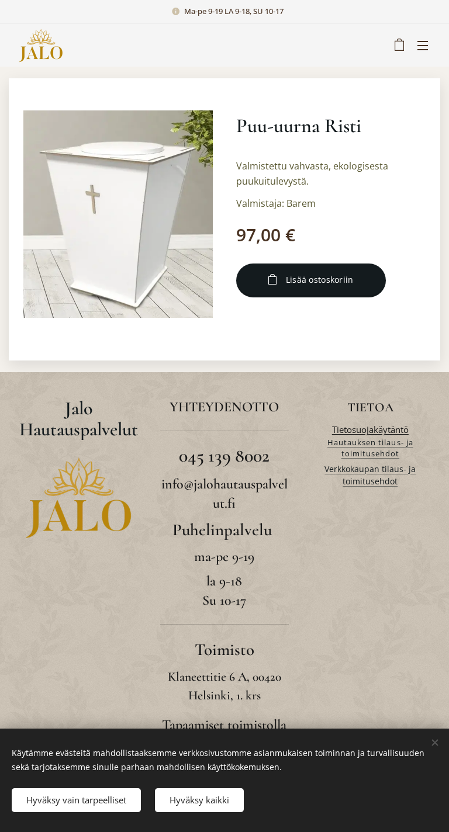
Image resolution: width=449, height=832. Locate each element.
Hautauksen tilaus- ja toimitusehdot (370, 448)
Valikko (422, 45)
